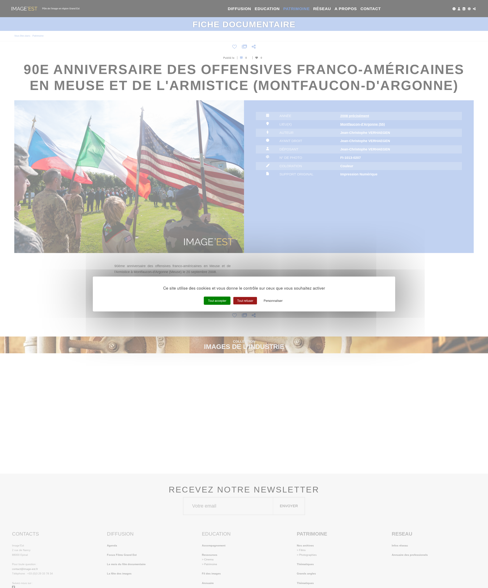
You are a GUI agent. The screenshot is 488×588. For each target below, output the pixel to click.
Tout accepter (217, 300)
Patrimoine (296, 8)
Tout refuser (245, 300)
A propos (346, 8)
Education (267, 8)
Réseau (322, 8)
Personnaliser (273, 300)
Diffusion (239, 8)
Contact (370, 8)
